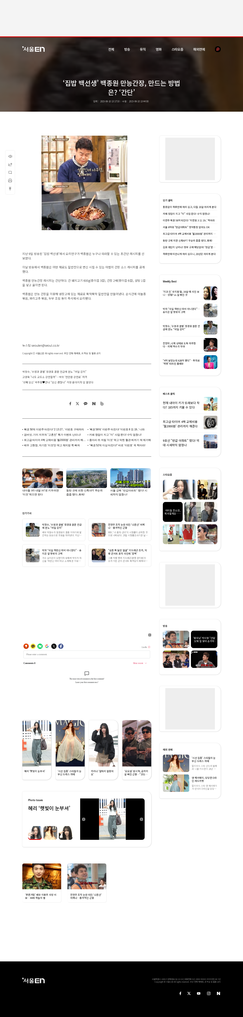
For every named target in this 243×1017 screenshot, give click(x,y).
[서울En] (33, 49)
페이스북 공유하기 (70, 404)
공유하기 (10, 164)
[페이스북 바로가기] (180, 993)
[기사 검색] (215, 49)
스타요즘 (177, 49)
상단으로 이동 (10, 189)
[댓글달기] (10, 172)
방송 (127, 49)
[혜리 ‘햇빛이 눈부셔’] (112, 819)
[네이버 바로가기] (219, 993)
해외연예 (199, 49)
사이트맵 (210, 979)
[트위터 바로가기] (189, 993)
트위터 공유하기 (77, 404)
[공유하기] (10, 164)
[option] (112, 819)
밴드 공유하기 (102, 404)
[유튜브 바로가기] (199, 993)
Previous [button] (83, 819)
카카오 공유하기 (85, 404)
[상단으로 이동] (10, 189)
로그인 (218, 979)
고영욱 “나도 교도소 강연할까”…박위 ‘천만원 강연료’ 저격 (54, 377)
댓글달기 (10, 172)
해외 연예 (168, 749)
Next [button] (141, 819)
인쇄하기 (10, 180)
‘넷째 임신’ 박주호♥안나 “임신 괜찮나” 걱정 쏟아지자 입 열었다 (57, 382)
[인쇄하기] (10, 180)
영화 (159, 49)
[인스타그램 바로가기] (209, 993)
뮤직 (143, 49)
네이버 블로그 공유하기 (94, 404)
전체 (111, 49)
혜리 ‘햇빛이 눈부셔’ (49, 808)
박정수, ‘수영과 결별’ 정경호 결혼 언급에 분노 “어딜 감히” (54, 372)
